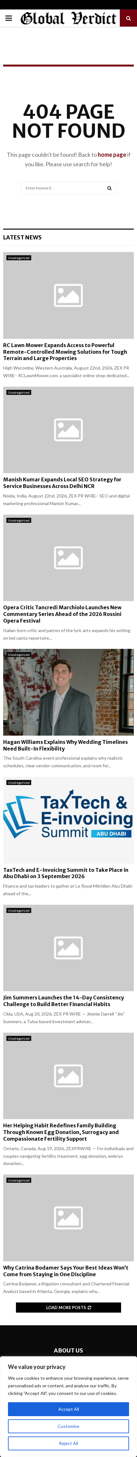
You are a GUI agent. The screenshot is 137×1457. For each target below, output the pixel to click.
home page (112, 154)
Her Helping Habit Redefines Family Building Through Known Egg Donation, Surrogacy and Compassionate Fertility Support (61, 1132)
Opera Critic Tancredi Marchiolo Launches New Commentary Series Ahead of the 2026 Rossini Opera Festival (62, 614)
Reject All (68, 1443)
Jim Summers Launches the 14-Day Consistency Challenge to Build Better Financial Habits (63, 1000)
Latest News (22, 237)
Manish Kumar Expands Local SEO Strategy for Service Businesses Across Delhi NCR (62, 482)
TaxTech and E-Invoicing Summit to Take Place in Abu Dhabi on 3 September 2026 (65, 873)
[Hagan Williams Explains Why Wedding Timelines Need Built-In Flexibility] (68, 692)
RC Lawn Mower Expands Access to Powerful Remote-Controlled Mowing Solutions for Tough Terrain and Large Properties (65, 352)
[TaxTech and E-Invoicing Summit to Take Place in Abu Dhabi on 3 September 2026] (68, 820)
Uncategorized (19, 258)
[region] (68, 1406)
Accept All (68, 1409)
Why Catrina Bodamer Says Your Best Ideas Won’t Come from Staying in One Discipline (65, 1270)
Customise (68, 1426)
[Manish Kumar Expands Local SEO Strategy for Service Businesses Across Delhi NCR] (68, 430)
